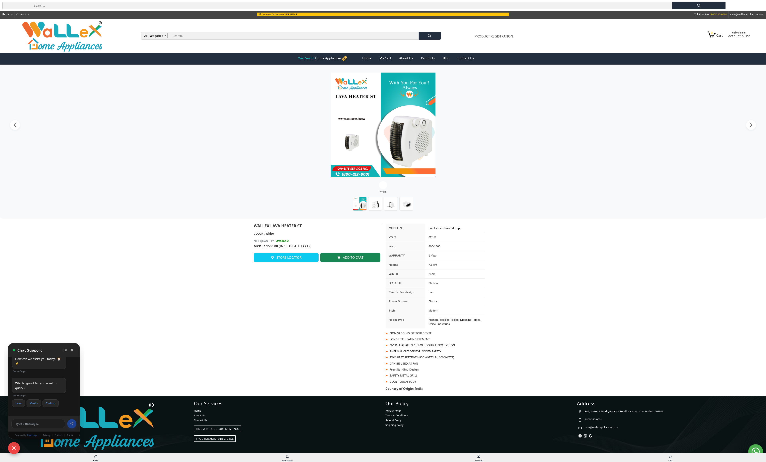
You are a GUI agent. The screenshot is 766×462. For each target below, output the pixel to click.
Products (428, 58)
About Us (7, 14)
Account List (739, 36)
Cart (717, 35)
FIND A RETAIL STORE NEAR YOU (217, 429)
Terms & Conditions (397, 415)
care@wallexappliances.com (601, 427)
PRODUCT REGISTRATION (494, 36)
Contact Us (23, 14)
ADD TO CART (352, 257)
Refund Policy (393, 420)
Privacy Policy (393, 410)
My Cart (385, 58)
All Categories (154, 36)
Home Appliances (320, 58)
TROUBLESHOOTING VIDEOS (215, 438)
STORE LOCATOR (289, 257)
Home (366, 58)
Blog (446, 58)
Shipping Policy (394, 425)
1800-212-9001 (593, 419)
